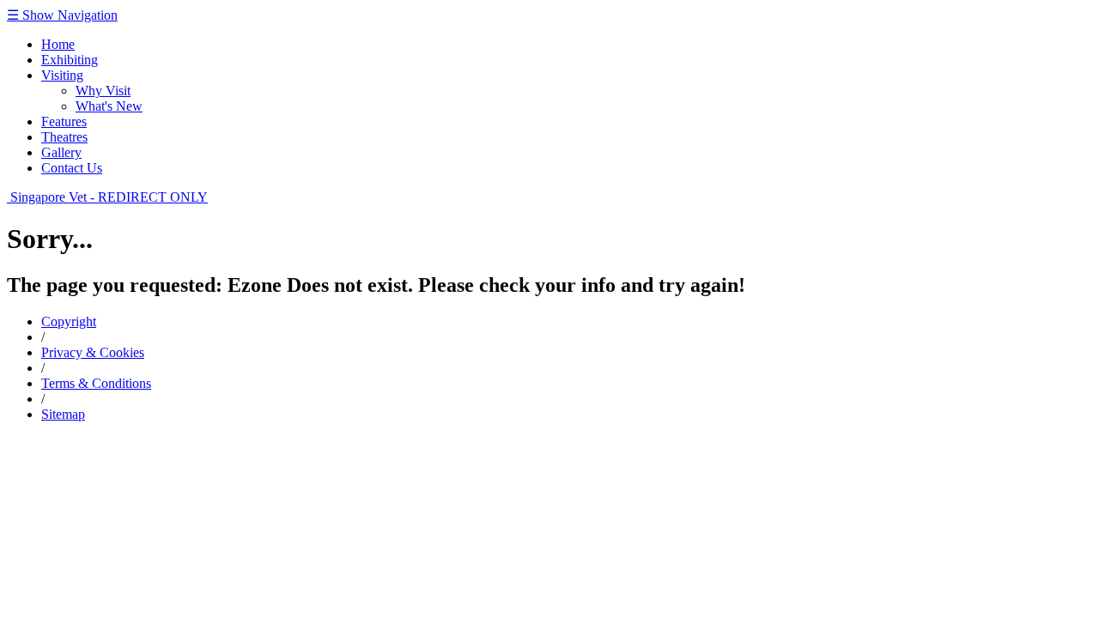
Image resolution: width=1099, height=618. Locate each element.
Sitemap (63, 414)
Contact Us (71, 168)
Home (58, 44)
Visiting (62, 75)
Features (64, 121)
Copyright (68, 321)
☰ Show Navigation (62, 15)
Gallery (61, 152)
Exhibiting (69, 59)
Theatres (64, 137)
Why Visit (103, 90)
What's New (109, 106)
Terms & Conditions (96, 383)
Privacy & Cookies (92, 352)
